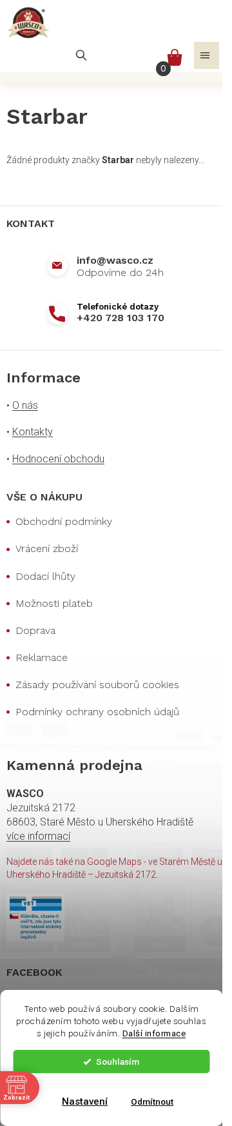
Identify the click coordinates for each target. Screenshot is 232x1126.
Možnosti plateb (54, 603)
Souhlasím (117, 1061)
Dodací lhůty (45, 576)
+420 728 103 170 (120, 317)
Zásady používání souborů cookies (97, 684)
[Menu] (206, 55)
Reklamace (41, 657)
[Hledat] (81, 55)
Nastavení (85, 1101)
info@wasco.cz (115, 260)
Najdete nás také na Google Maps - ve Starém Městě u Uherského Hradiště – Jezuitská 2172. (114, 867)
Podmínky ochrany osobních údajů (97, 712)
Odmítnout (152, 1101)
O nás (25, 405)
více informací (38, 836)
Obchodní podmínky (63, 521)
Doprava (35, 630)
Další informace (154, 1033)
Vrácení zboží (46, 548)
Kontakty (32, 432)
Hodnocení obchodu (58, 459)
